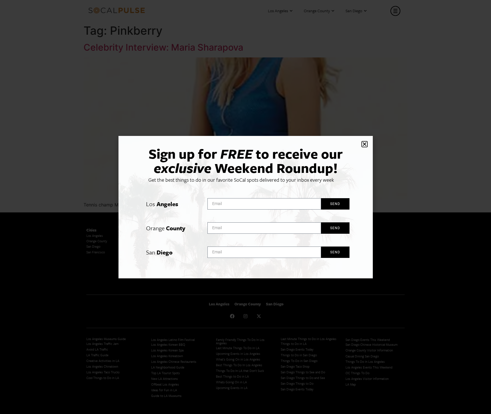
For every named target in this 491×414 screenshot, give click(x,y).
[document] (245, 207)
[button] (364, 144)
